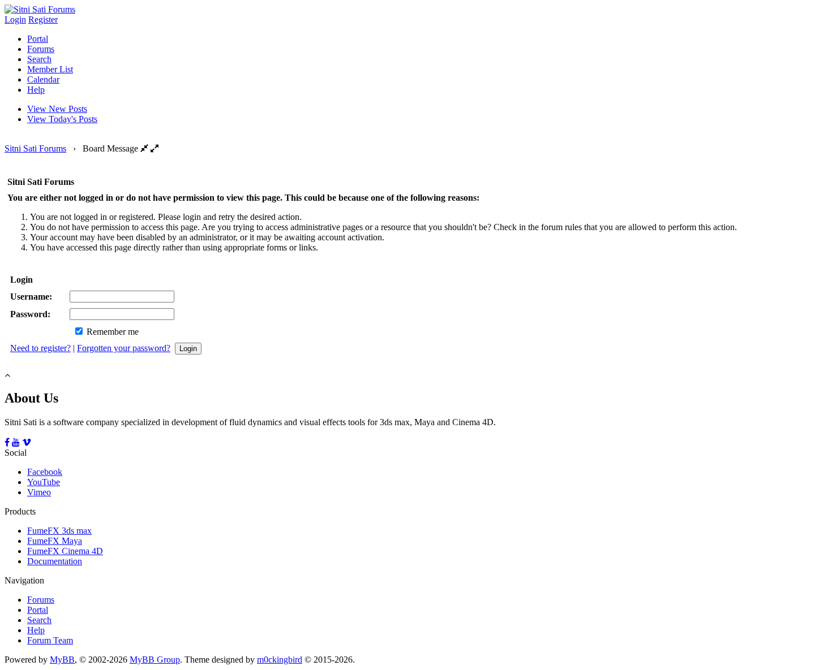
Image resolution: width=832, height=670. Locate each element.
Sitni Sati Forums (35, 148)
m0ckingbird (279, 659)
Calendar (43, 79)
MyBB (62, 659)
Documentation (54, 561)
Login (15, 19)
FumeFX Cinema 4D (65, 551)
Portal (37, 39)
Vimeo (39, 492)
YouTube (43, 482)
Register (43, 19)
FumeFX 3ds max (59, 530)
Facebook (44, 472)
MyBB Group (155, 659)
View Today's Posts (62, 119)
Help (36, 89)
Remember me (111, 331)
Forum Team (50, 640)
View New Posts (57, 109)
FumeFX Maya (54, 541)
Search (39, 59)
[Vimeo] (26, 442)
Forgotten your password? (123, 348)
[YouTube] (16, 442)
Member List (50, 69)
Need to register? (40, 348)
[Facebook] (7, 442)
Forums (40, 49)
